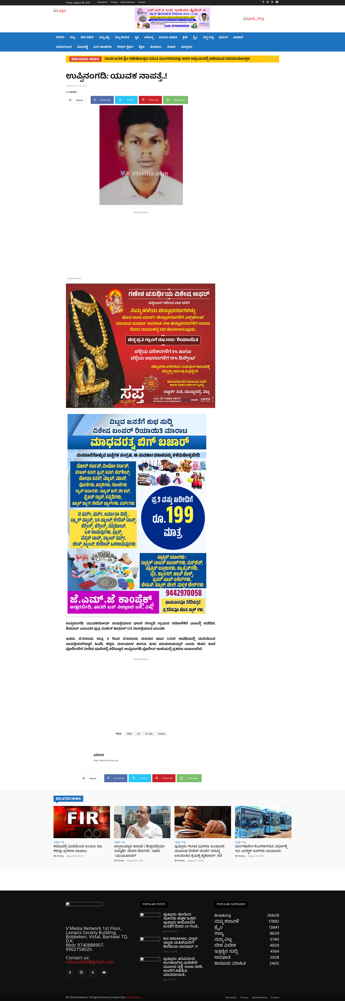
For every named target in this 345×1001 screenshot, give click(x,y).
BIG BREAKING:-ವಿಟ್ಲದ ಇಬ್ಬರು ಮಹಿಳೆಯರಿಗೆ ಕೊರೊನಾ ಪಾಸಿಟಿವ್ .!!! (180, 943)
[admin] (79, 757)
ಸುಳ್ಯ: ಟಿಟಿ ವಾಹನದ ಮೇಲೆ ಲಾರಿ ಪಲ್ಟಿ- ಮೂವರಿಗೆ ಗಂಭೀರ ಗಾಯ (151, 59)
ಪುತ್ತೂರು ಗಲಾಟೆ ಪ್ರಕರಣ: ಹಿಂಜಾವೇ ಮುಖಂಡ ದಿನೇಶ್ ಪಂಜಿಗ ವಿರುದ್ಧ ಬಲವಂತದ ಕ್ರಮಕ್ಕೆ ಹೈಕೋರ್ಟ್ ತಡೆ (199, 851)
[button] (286, 19)
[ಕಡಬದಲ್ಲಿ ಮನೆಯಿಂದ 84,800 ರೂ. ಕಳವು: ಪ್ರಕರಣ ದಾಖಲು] (82, 822)
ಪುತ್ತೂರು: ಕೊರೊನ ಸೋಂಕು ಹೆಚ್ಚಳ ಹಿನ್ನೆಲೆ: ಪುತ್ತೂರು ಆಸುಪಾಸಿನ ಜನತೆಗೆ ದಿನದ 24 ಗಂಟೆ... (181, 921)
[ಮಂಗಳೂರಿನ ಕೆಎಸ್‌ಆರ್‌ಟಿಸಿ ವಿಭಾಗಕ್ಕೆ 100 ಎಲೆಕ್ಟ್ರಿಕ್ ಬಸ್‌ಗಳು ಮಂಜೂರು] (263, 822)
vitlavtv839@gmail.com (90, 962)
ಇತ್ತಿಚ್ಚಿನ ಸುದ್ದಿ (59, 842)
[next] (273, 59)
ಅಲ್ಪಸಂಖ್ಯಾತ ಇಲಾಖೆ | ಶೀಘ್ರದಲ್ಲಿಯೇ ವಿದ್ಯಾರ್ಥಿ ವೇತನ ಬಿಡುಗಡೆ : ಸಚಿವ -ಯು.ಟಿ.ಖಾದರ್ (139, 851)
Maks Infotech (133, 997)
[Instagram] (268, 2)
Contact (275, 998)
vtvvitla (161, 733)
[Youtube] (277, 2)
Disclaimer (231, 998)
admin (73, 91)
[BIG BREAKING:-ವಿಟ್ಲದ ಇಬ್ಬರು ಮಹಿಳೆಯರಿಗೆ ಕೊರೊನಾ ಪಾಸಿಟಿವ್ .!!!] (150, 944)
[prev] (266, 59)
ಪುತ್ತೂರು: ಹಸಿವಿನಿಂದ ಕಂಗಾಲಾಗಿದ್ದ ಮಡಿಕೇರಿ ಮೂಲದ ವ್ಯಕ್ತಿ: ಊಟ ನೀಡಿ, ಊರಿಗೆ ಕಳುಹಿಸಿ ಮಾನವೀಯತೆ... (183, 967)
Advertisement (259, 998)
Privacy (244, 998)
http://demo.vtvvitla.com (106, 760)
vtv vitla (149, 733)
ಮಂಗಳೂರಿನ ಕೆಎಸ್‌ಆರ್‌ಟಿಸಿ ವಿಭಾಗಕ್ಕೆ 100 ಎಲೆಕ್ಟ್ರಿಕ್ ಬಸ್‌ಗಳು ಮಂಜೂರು (261, 849)
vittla (129, 733)
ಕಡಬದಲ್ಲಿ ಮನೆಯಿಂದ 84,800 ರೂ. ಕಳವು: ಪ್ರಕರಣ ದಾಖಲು (78, 849)
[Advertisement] (140, 242)
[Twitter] (272, 2)
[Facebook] (263, 2)
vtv (138, 733)
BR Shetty (59, 855)
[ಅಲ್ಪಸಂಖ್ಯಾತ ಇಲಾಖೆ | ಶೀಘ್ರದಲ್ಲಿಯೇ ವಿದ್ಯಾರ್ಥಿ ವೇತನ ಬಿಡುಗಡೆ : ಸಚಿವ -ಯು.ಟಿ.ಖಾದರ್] (142, 822)
